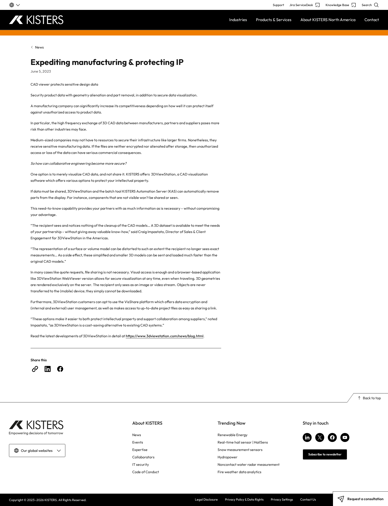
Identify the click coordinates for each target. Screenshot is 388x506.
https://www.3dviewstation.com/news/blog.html (164, 336)
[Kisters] (55, 19)
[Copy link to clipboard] (35, 368)
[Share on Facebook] (60, 368)
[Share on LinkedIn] (47, 368)
